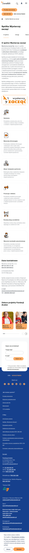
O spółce (6, 35)
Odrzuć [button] (8, 549)
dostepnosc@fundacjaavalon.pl (12, 523)
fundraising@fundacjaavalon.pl (12, 529)
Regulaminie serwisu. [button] (18, 537)
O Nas (4, 415)
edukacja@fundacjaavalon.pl (11, 500)
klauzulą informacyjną (13, 369)
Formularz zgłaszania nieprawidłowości (13, 448)
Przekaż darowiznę (8, 396)
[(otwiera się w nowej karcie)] (5, 384)
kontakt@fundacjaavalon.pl (10, 464)
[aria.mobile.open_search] (17, 3)
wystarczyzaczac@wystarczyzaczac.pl (13, 291)
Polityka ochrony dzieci (9, 435)
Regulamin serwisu (7, 425)
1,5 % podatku (6, 409)
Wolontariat (6, 406)
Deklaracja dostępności (9, 428)
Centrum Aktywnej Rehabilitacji (20, 326)
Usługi (17, 35)
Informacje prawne (7, 418)
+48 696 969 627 (9, 293)
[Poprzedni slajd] (23, 333)
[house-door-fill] (3, 19)
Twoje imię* (8, 350)
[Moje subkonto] (21, 3)
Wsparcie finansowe (6, 326)
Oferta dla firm (6, 402)
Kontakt (5, 454)
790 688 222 (7, 515)
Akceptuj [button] (19, 549)
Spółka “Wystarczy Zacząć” (10, 422)
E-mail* (7, 356)
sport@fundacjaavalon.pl (10, 506)
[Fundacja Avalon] (5, 3)
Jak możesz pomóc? (9, 392)
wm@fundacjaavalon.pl (10, 517)
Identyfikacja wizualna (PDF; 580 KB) (12, 431)
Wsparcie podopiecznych (9, 399)
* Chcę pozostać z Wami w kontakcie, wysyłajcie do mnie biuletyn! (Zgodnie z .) (17, 367)
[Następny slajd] (26, 333)
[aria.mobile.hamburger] (26, 3)
